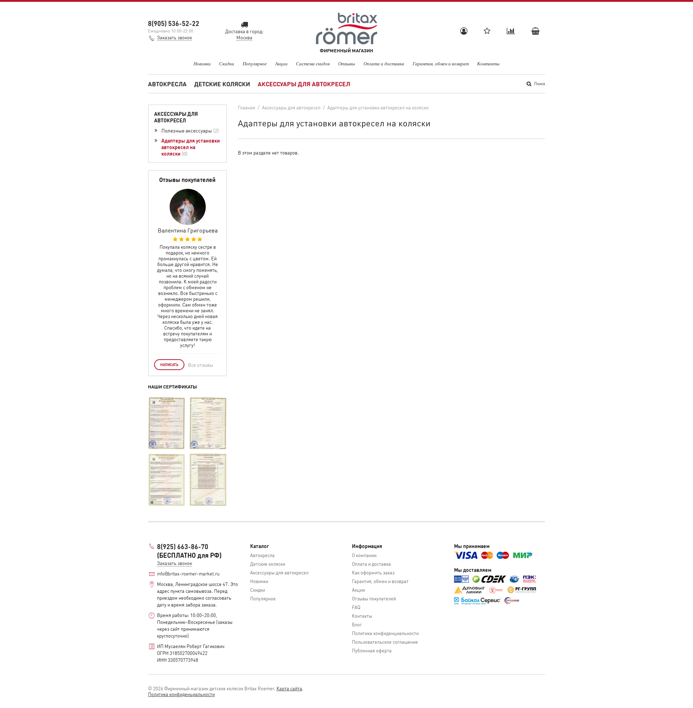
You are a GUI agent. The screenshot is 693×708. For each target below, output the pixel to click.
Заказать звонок (174, 37)
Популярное (255, 63)
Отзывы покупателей (374, 598)
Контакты (488, 63)
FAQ (356, 607)
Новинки (202, 63)
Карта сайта (289, 688)
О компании (364, 555)
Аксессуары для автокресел (304, 84)
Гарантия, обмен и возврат (441, 63)
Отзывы (346, 63)
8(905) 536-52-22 (173, 23)
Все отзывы (200, 365)
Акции (281, 63)
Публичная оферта (372, 650)
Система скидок (313, 63)
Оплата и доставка (383, 63)
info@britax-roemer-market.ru (188, 573)
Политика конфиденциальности (385, 633)
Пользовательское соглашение (385, 642)
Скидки (226, 63)
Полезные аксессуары (189, 130)
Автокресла (167, 84)
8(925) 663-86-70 (182, 546)
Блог (357, 624)
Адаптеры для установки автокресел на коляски (190, 147)
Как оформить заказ (373, 572)
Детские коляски (222, 84)
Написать (169, 364)
